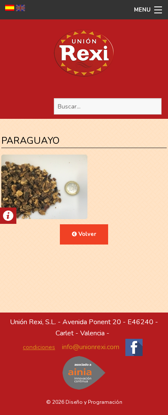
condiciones (39, 347)
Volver (86, 234)
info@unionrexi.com (90, 347)
